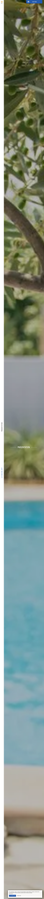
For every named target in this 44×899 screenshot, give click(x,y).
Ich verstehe (12, 895)
